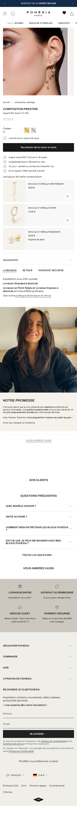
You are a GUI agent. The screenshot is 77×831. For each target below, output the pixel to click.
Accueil (6, 102)
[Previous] (4, 3)
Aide (6, 667)
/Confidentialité (56, 785)
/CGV (23, 785)
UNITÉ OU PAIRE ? (16, 516)
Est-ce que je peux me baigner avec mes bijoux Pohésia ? (33, 542)
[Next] (72, 3)
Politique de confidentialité (54, 741)
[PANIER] (72, 13)
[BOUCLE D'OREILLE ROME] (14, 215)
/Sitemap (7, 792)
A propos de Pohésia (17, 678)
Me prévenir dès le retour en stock (38, 147)
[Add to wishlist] (61, 32)
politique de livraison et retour (33, 295)
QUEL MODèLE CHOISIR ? (21, 506)
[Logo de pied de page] (38, 799)
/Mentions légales (37, 785)
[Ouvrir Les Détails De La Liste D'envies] (64, 12)
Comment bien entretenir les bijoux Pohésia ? (37, 528)
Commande (10, 656)
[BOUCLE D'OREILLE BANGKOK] (14, 239)
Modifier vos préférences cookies (38, 761)
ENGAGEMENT (10, 260)
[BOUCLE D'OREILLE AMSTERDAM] (14, 191)
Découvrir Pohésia (16, 645)
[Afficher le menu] (5, 13)
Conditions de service (13, 743)
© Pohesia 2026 (10, 785)
